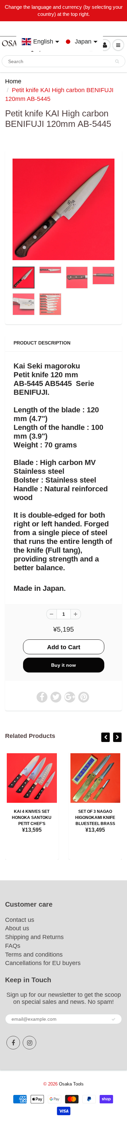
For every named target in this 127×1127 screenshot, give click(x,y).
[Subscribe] (113, 1019)
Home (13, 81)
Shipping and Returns (34, 937)
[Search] (117, 61)
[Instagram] (29, 1042)
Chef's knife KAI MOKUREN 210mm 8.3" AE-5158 (48, 817)
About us (17, 928)
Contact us (19, 919)
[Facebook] (13, 1042)
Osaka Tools (71, 1084)
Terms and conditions (34, 954)
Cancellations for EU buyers (43, 963)
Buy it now (63, 665)
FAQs (12, 945)
